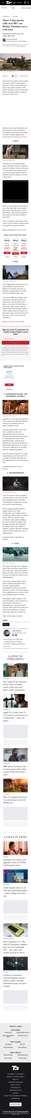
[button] (7, 247)
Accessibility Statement (15, 1074)
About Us (15, 1079)
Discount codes (23, 1058)
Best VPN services (23, 1035)
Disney (19, 230)
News (24, 41)
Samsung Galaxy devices (22, 1032)
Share (6, 76)
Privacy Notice (23, 349)
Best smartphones (8, 1047)
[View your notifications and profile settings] (11, 2)
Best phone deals (8, 1054)
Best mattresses (22, 1047)
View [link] (7, 253)
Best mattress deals (23, 1054)
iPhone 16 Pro (8, 1032)
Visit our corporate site (22, 1112)
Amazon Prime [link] (10, 389)
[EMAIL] (16, 635)
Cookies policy (15, 1087)
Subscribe (19, 2)
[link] (7, 240)
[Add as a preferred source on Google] (15, 1104)
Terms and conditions (15, 1082)
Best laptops (8, 1044)
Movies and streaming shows (8, 1036)
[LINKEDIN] (13, 635)
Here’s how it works (20, 46)
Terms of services (22, 347)
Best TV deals (8, 1058)
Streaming (15, 16)
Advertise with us (15, 1090)
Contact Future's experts (15, 1076)
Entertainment (6, 16)
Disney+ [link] (7, 256)
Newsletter (25, 76)
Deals (13, 7)
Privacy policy (15, 1085)
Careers (15, 1093)
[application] (15, 189)
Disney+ (6, 624)
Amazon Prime (14, 321)
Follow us (16, 76)
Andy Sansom (13, 39)
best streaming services (18, 137)
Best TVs (22, 1044)
